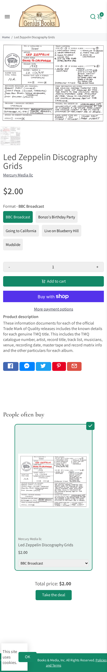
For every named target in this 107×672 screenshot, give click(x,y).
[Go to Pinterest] (59, 366)
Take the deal (53, 595)
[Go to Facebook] (10, 366)
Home (6, 37)
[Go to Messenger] (27, 366)
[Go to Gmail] (74, 366)
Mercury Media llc (18, 175)
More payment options (53, 309)
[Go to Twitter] (43, 366)
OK (27, 657)
